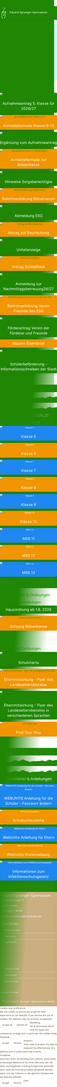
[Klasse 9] (28, 501)
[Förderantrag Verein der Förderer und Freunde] (28, 327)
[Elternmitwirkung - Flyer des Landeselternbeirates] (28, 679)
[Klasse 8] (28, 484)
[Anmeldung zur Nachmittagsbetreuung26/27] (28, 283)
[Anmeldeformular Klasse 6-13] (28, 122)
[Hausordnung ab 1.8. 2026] (28, 610)
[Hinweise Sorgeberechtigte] (28, 178)
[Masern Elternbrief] (28, 343)
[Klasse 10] (28, 518)
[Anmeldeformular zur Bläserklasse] (28, 159)
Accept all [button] (7, 1024)
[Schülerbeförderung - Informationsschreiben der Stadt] (28, 361)
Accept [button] (5, 1043)
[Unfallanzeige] (28, 246)
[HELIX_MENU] (54, 12)
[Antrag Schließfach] (28, 263)
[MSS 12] (28, 552)
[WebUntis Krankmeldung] (28, 851)
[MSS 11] (28, 535)
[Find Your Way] (28, 729)
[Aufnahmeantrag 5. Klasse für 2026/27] (28, 103)
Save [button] (26, 1080)
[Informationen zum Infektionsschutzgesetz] (28, 871)
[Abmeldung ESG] (28, 212)
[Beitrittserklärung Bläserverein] (28, 195)
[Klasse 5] (28, 433)
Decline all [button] (22, 1024)
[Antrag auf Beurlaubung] (28, 229)
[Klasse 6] (28, 450)
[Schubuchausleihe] (28, 817)
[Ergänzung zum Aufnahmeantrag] (28, 139)
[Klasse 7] (28, 467)
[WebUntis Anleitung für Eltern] (28, 834)
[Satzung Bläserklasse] (28, 623)
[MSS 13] (28, 569)
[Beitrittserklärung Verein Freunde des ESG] (28, 305)
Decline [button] (17, 1043)
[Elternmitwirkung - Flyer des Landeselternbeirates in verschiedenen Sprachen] (28, 705)
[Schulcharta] (28, 659)
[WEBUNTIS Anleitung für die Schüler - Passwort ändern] (28, 795)
